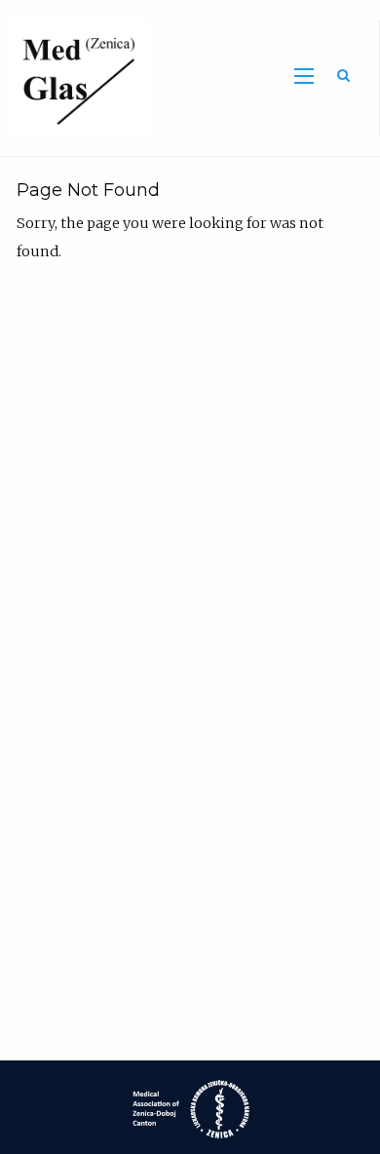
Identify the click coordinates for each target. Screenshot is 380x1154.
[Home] (74, 77)
